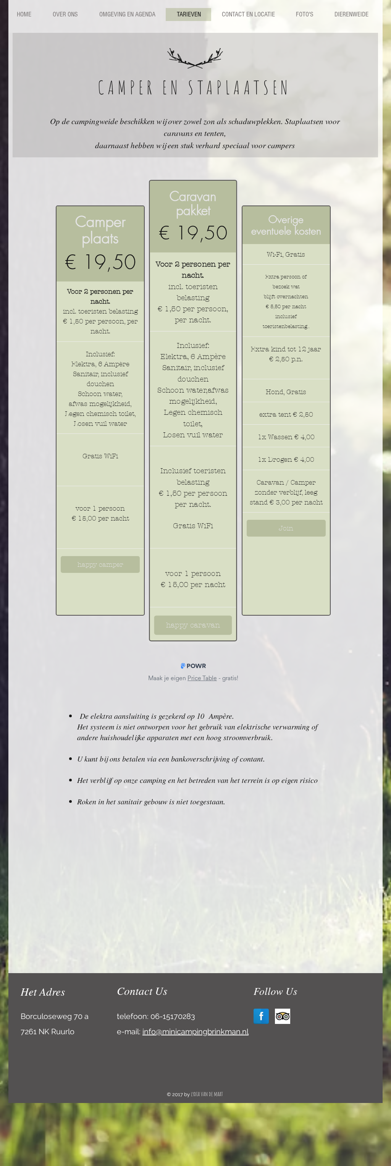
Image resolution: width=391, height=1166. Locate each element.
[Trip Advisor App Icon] (282, 1016)
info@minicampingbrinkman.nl (195, 1031)
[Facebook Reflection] (261, 1016)
